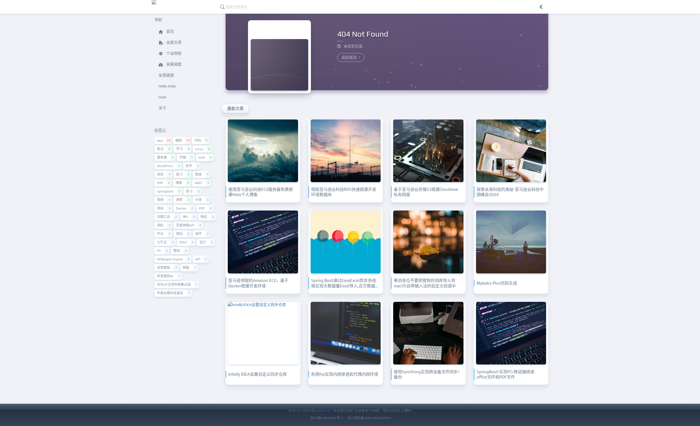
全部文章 (173, 42)
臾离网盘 (173, 64)
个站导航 (173, 53)
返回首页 (350, 57)
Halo (163, 97)
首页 (169, 31)
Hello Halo (167, 86)
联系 (400, 410)
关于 (162, 108)
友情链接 (166, 75)
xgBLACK (323, 410)
